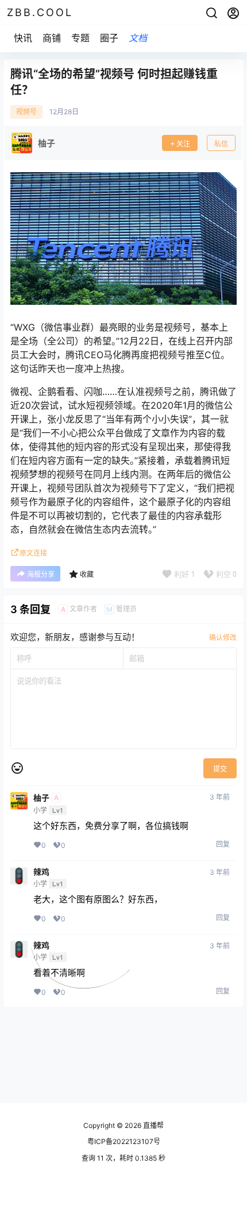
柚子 (41, 798)
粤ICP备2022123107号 (123, 1141)
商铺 (52, 38)
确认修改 (223, 637)
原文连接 (33, 553)
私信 (221, 143)
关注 (183, 143)
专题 (80, 38)
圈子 (109, 38)
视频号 (26, 111)
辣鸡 (41, 872)
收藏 (87, 574)
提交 (220, 769)
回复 (223, 844)
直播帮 (152, 1125)
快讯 (23, 38)
